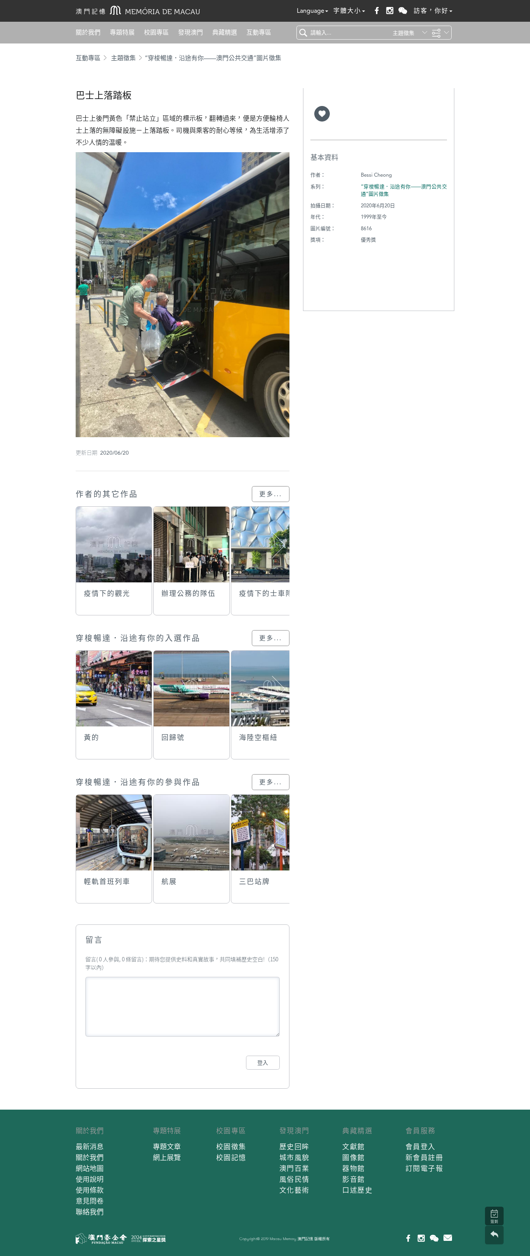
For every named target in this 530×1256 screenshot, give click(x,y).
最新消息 (90, 1147)
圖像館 (353, 1158)
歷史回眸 (294, 1147)
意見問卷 (90, 1201)
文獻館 (353, 1147)
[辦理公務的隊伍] (191, 544)
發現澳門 (190, 32)
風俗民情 (294, 1179)
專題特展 (122, 32)
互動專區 (258, 32)
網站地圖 (90, 1168)
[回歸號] (191, 688)
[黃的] (114, 688)
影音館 (353, 1179)
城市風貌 (294, 1158)
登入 (262, 1063)
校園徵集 (231, 1147)
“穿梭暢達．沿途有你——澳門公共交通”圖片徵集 (213, 58)
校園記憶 (231, 1158)
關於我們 (88, 32)
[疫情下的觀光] (114, 544)
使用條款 (90, 1190)
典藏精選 (224, 32)
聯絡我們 (90, 1212)
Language (310, 10)
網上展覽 (167, 1158)
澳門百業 (294, 1168)
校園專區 (156, 32)
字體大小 (347, 10)
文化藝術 (294, 1190)
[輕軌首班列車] (114, 832)
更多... (270, 494)
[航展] (191, 832)
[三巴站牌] (269, 832)
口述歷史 (357, 1190)
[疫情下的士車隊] (269, 544)
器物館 (353, 1168)
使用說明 (90, 1179)
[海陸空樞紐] (269, 688)
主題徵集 (123, 58)
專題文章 (167, 1147)
